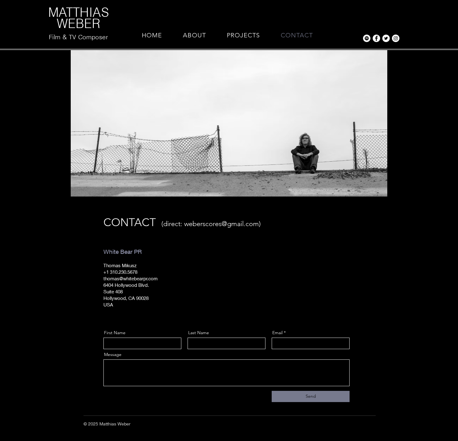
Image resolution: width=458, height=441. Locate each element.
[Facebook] (376, 38)
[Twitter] (386, 38)
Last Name (198, 332)
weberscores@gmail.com (221, 224)
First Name (115, 332)
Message (113, 354)
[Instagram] (395, 38)
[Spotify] (366, 38)
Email (277, 332)
